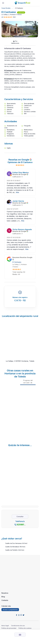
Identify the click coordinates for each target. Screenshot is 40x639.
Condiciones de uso (18, 625)
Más (17, 192)
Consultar (20, 516)
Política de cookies (25, 628)
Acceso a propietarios (10, 609)
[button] (8, 17)
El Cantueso (16, 262)
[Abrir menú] (3, 3)
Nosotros (4, 593)
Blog (3, 597)
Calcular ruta (6, 606)
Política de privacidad (8, 628)
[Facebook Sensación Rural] (16, 615)
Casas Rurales (5, 8)
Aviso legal (5, 625)
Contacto (4, 600)
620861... (21, 524)
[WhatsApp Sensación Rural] (21, 615)
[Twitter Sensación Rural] (23, 615)
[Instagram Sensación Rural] (19, 615)
